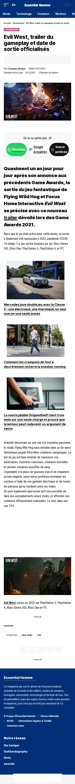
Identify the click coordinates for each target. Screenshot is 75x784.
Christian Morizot (16, 68)
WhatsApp (18, 149)
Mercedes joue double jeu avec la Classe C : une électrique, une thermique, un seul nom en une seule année (35, 309)
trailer (10, 217)
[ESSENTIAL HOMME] (37, 4)
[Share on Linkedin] (30, 60)
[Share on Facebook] (12, 60)
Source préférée (61, 149)
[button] (7, 4)
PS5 (39, 635)
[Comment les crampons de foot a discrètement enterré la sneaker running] (35, 340)
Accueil (7, 23)
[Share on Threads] (33, 778)
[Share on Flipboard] (24, 60)
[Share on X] (18, 60)
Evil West (10, 603)
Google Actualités (38, 149)
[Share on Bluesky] (42, 778)
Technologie (18, 23)
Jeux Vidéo (27, 635)
